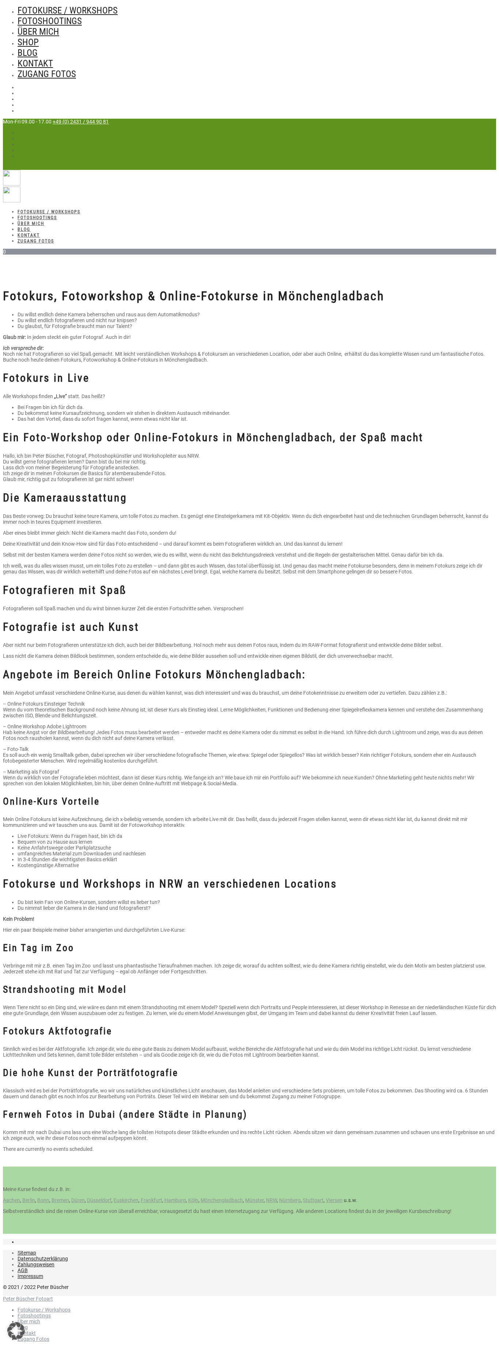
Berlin (28, 1200)
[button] (16, 1331)
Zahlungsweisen (36, 1264)
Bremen (60, 1200)
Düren (78, 1200)
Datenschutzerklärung (43, 1259)
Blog (28, 52)
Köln (193, 1200)
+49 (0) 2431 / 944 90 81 (81, 122)
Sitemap (27, 1253)
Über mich (38, 31)
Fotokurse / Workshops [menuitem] (44, 1310)
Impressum (30, 1276)
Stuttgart (313, 1200)
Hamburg (175, 1200)
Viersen (334, 1200)
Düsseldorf (99, 1200)
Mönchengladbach (222, 1200)
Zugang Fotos (47, 74)
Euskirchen (126, 1200)
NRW (271, 1200)
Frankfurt (151, 1200)
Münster (254, 1200)
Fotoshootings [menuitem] (34, 1316)
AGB (23, 1270)
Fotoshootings (50, 21)
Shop (28, 42)
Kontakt (35, 63)
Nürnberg (290, 1200)
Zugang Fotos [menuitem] (33, 1339)
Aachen (11, 1200)
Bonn (43, 1200)
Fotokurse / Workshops (68, 10)
